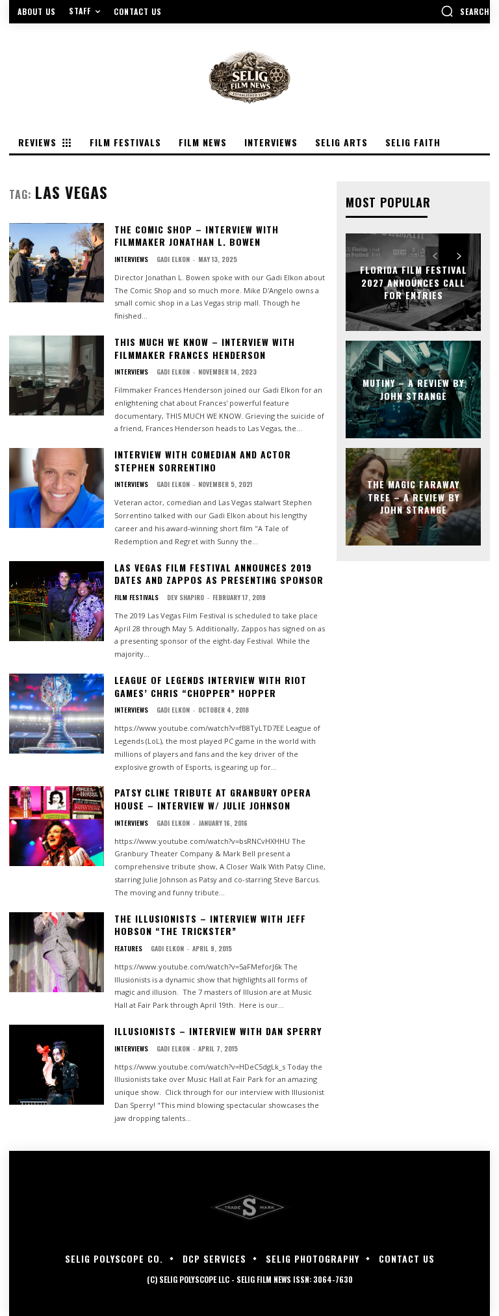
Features (128, 948)
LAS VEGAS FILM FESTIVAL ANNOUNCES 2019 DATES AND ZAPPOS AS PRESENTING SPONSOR (219, 573)
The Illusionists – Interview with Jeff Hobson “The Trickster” (210, 925)
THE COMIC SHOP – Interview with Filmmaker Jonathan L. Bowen (196, 235)
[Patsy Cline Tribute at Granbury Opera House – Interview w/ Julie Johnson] (56, 826)
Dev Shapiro (185, 597)
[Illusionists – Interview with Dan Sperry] (56, 1065)
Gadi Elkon (173, 259)
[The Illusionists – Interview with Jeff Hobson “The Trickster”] (56, 952)
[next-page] (458, 256)
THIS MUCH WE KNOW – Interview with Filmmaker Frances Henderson (204, 348)
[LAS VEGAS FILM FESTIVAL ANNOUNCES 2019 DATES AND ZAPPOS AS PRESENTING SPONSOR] (56, 601)
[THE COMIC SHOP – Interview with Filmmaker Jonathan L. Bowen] (56, 263)
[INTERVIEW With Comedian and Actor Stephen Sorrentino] (56, 488)
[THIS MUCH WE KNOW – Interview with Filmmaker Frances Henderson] (56, 375)
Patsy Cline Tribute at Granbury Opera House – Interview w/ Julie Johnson (212, 798)
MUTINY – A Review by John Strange (413, 389)
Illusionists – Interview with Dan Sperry (218, 1031)
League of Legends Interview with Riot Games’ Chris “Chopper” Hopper (210, 686)
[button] (465, 11)
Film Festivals (136, 597)
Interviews (131, 259)
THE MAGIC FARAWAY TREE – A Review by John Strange (413, 496)
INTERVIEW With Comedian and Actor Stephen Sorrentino (202, 460)
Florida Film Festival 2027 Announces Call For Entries (413, 282)
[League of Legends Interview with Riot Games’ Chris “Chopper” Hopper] (56, 714)
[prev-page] (435, 256)
